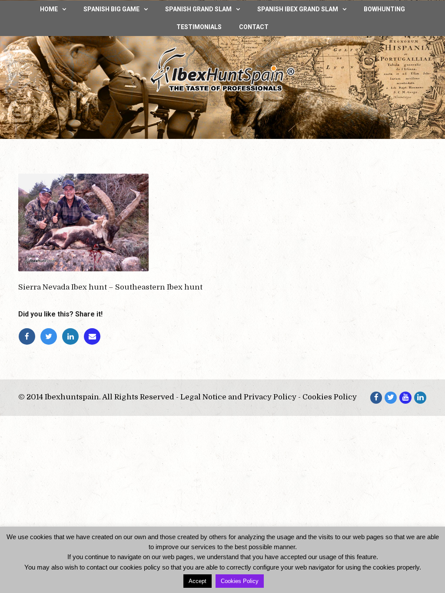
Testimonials (199, 26)
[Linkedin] (72, 337)
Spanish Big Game (111, 9)
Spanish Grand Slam (198, 9)
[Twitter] (51, 337)
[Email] (93, 337)
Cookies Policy (240, 581)
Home (49, 9)
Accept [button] (197, 581)
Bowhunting (384, 9)
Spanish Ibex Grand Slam (297, 9)
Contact (254, 26)
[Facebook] (29, 337)
